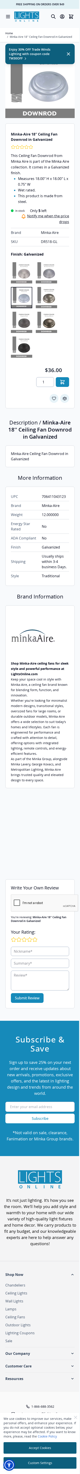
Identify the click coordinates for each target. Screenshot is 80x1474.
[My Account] (62, 16)
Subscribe (40, 1118)
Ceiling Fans (15, 1317)
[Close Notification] (68, 54)
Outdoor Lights (18, 1325)
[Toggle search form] (53, 16)
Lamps (10, 1309)
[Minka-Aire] (40, 636)
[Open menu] (8, 16)
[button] (40, 1274)
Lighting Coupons (20, 1333)
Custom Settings (40, 1463)
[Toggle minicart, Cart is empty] (71, 16)
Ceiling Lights (16, 1293)
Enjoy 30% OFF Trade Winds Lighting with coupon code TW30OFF (29, 53)
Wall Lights (14, 1301)
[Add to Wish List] (54, 398)
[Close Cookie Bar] (75, 1417)
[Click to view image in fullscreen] (40, 83)
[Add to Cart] (62, 382)
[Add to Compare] (64, 398)
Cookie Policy (47, 1436)
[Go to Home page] (26, 16)
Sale (8, 1340)
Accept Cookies (40, 1448)
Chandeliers (15, 1285)
